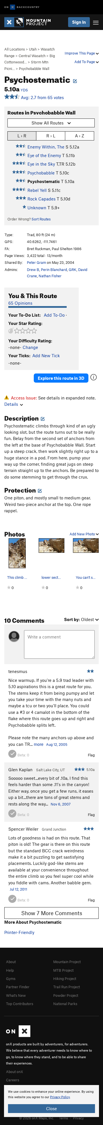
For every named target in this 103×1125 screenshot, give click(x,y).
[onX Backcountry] (22, 7)
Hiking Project (64, 978)
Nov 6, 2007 (61, 804)
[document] (51, 1101)
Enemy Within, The (45, 146)
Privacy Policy (60, 1097)
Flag (91, 755)
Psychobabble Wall (34, 68)
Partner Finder (17, 987)
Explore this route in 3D (61, 378)
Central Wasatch (32, 55)
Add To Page (85, 61)
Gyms (10, 978)
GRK (72, 269)
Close (51, 1108)
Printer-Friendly (19, 932)
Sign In (79, 22)
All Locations (14, 49)
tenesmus (17, 671)
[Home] (30, 22)
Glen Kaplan (20, 769)
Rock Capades (41, 198)
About (11, 961)
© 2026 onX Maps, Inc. (36, 1118)
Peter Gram (36, 262)
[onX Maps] (18, 1035)
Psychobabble (41, 172)
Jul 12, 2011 (18, 889)
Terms (63, 1118)
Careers (12, 1080)
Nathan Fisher (50, 276)
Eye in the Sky (41, 163)
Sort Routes (41, 219)
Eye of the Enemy (44, 155)
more (38, 744)
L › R (21, 135)
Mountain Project (67, 961)
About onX (14, 1071)
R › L (50, 135)
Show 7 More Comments (51, 913)
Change (30, 347)
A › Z (79, 135)
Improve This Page (80, 53)
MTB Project (63, 970)
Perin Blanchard (54, 269)
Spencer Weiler (23, 828)
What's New (16, 995)
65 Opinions (20, 303)
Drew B (33, 269)
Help (10, 970)
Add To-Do (54, 315)
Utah (33, 49)
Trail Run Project (66, 987)
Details (11, 404)
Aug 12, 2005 (56, 744)
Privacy (78, 1118)
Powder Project (65, 995)
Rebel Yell (37, 190)
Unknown (36, 207)
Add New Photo (83, 534)
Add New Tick (46, 355)
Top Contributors (19, 1003)
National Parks (65, 1003)
